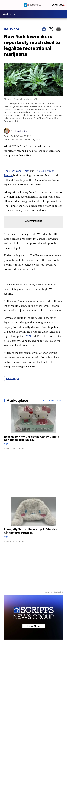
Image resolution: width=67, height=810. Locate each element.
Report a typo (12, 378)
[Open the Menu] (5, 5)
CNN (28, 336)
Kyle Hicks (21, 131)
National (12, 28)
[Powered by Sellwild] (58, 592)
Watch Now (57, 5)
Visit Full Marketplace (52, 400)
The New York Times (16, 171)
